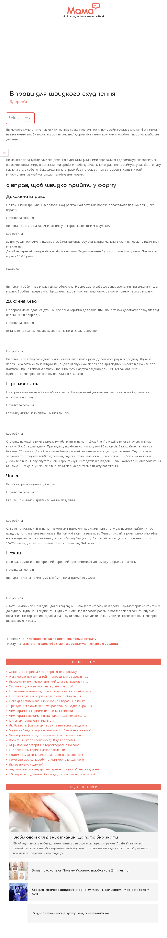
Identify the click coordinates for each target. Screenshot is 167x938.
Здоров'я (18, 101)
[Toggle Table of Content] (25, 118)
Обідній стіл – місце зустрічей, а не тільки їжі (70, 913)
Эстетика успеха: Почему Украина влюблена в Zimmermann (82, 870)
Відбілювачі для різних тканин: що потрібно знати (65, 837)
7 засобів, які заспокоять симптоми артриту (61, 639)
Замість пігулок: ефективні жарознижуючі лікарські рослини (70, 643)
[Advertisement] (83, 51)
